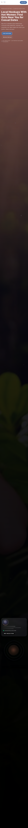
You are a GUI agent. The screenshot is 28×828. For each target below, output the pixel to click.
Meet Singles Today (9, 633)
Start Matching (7, 33)
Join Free (23, 2)
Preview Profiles (7, 37)
